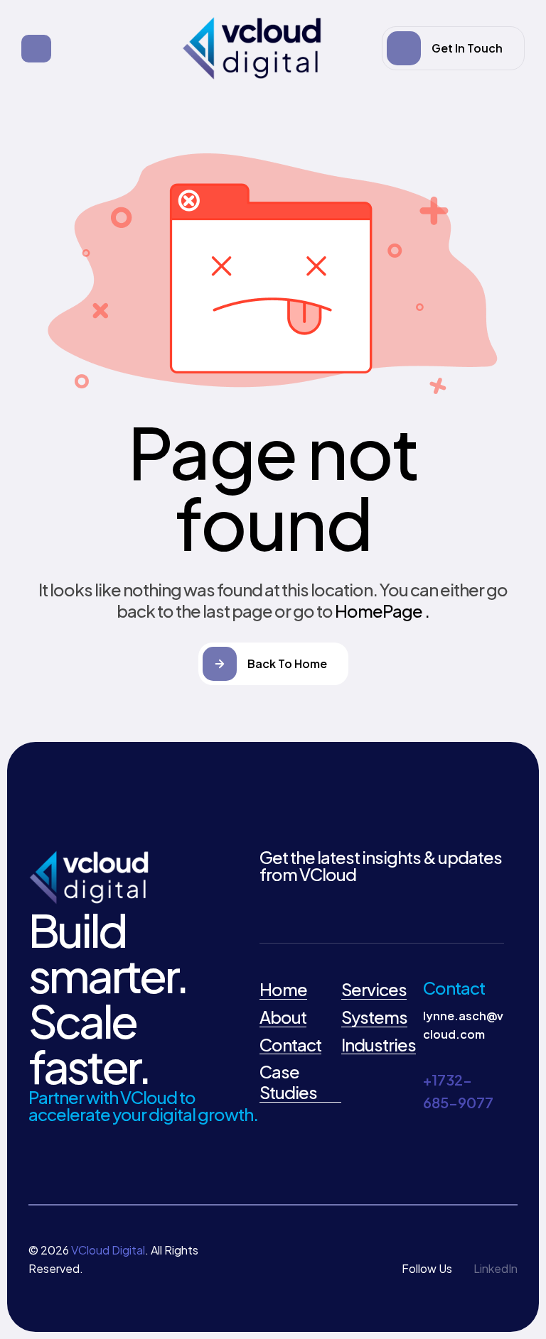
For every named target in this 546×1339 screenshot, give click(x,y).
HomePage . (382, 610)
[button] (453, 48)
